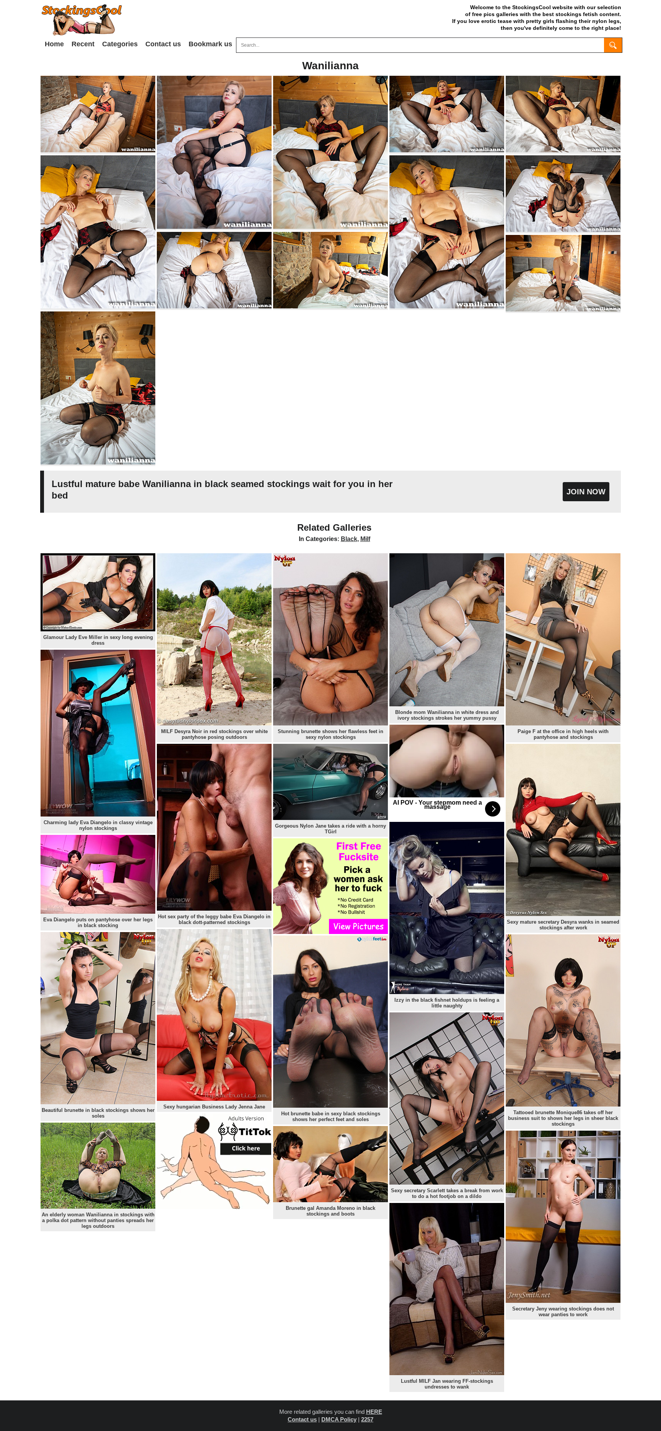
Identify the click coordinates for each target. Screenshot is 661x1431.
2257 (367, 1419)
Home (54, 44)
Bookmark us (210, 44)
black (349, 539)
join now (586, 491)
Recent (83, 44)
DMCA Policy (339, 1419)
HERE (374, 1411)
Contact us (163, 44)
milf (365, 539)
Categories (120, 44)
